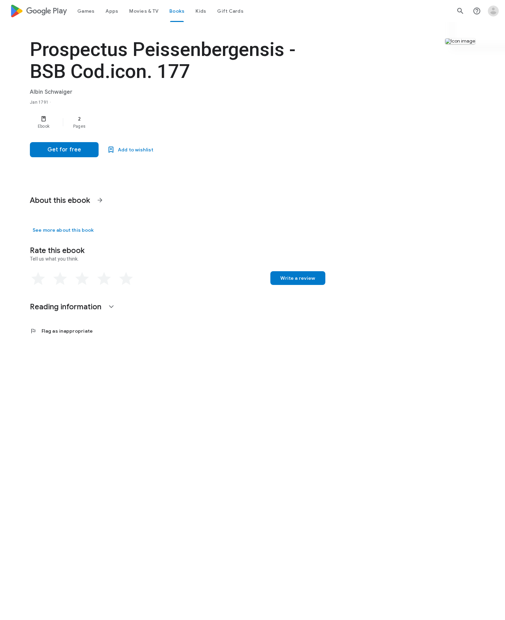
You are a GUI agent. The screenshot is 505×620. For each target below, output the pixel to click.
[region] (167, 122)
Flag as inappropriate (61, 331)
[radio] (38, 279)
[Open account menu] (493, 11)
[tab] (86, 11)
